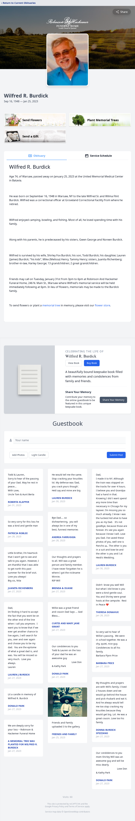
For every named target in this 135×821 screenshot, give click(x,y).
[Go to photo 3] (69, 714)
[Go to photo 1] (65, 715)
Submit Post (116, 454)
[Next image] (84, 702)
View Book (73, 363)
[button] (67, 702)
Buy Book (92, 363)
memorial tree (51, 305)
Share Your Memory (113, 399)
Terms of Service (76, 806)
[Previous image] (51, 702)
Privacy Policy (58, 806)
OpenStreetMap (71, 811)
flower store (102, 305)
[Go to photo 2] (67, 714)
